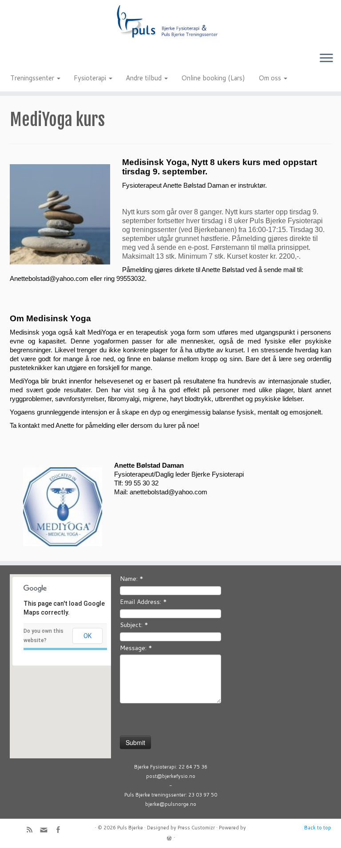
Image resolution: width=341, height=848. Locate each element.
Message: (136, 647)
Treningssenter (33, 78)
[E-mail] (46, 832)
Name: (131, 578)
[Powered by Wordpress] (169, 837)
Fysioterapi (91, 78)
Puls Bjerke (130, 827)
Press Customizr (196, 827)
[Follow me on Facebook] (60, 830)
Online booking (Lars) (213, 78)
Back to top (317, 827)
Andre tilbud (144, 78)
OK (87, 635)
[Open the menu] (326, 58)
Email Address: (143, 601)
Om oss (270, 78)
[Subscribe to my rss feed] (32, 830)
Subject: (134, 624)
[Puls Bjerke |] (170, 22)
